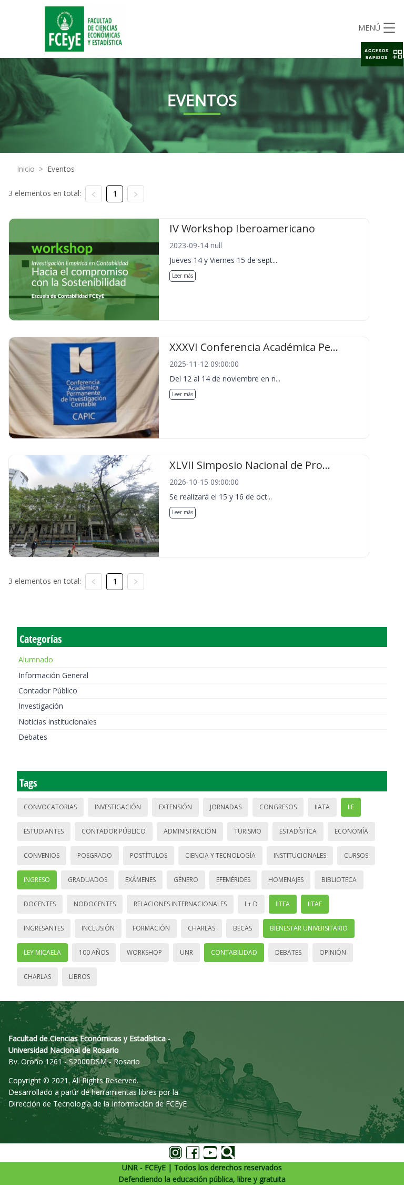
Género (186, 879)
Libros (79, 976)
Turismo (247, 831)
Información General (53, 675)
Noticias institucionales (57, 722)
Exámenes (140, 879)
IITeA (283, 903)
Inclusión (98, 928)
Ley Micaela (42, 952)
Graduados (87, 879)
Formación (151, 928)
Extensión (175, 806)
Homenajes (286, 879)
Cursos (356, 855)
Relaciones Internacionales (180, 903)
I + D (251, 903)
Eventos (61, 169)
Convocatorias (50, 806)
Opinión (332, 952)
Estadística (298, 831)
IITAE (315, 903)
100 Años (94, 952)
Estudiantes (44, 831)
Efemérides (233, 879)
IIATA (322, 806)
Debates (32, 737)
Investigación (40, 706)
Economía (351, 831)
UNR (186, 952)
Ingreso (37, 879)
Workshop (144, 952)
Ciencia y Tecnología (220, 855)
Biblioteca (339, 879)
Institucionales (300, 855)
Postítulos (148, 855)
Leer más (182, 275)
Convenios (41, 855)
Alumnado (35, 659)
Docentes (40, 903)
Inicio (26, 169)
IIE (351, 806)
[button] (382, 54)
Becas (242, 928)
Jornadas (225, 806)
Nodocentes (95, 903)
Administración (190, 831)
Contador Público (47, 690)
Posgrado (94, 855)
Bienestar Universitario (309, 928)
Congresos (278, 806)
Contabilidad (234, 952)
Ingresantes (44, 928)
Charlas (201, 928)
